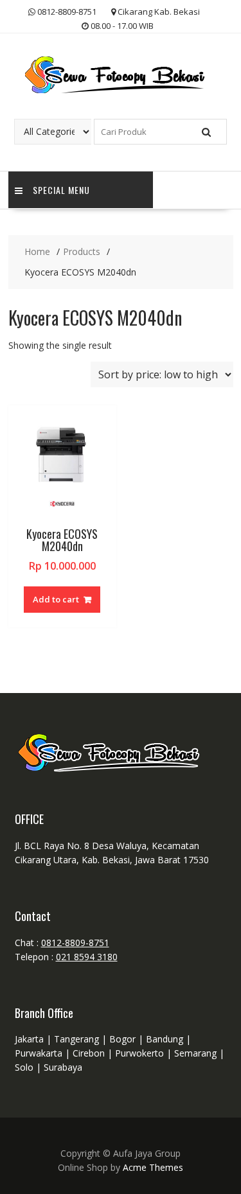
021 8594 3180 (87, 957)
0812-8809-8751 (75, 942)
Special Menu (61, 190)
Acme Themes (153, 1167)
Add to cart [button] (56, 599)
